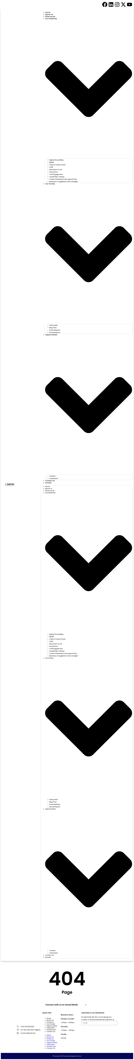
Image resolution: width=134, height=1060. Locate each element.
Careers (52, 476)
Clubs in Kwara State (57, 165)
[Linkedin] (111, 4)
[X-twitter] (123, 4)
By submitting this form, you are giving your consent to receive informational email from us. (98, 1018)
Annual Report (54, 332)
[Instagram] (117, 4)
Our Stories (51, 1024)
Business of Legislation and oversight (63, 181)
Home (47, 12)
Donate (48, 483)
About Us (49, 14)
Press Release (54, 330)
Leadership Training (56, 177)
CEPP (51, 167)
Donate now (51, 1029)
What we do (50, 16)
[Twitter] (86, 1005)
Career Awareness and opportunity (63, 179)
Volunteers (53, 478)
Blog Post (53, 328)
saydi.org (67, 1056)
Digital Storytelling (56, 160)
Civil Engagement (56, 174)
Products (50, 1022)
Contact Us (50, 480)
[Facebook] (104, 4)
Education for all (55, 169)
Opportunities (52, 1026)
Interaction (53, 172)
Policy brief (53, 325)
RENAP (51, 162)
